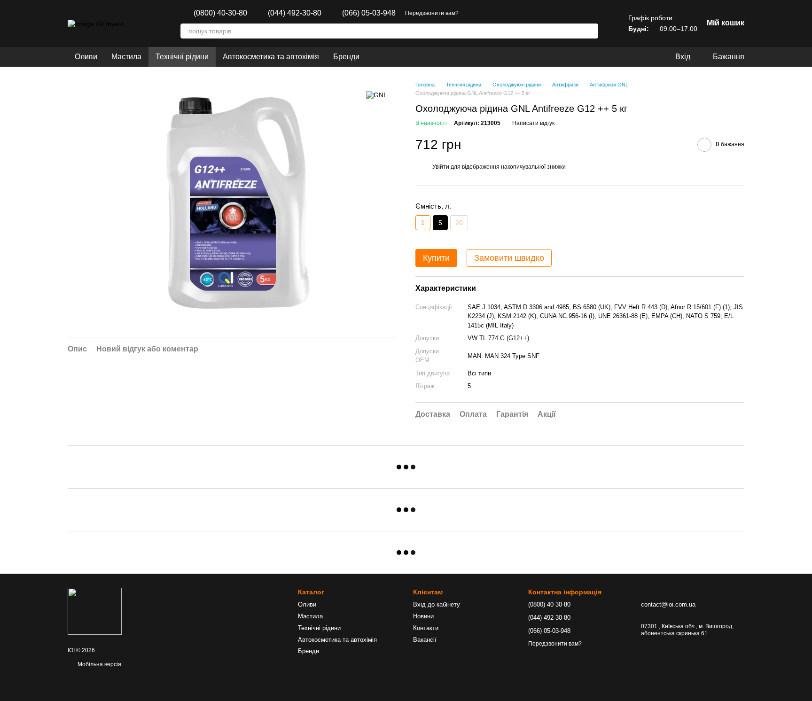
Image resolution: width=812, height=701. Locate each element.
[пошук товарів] (590, 31)
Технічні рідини (182, 57)
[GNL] (377, 94)
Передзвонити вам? (432, 13)
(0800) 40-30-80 (220, 13)
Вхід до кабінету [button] (436, 604)
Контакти (425, 627)
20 (459, 222)
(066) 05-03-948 (369, 13)
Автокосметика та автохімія (271, 57)
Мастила (126, 57)
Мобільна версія (98, 664)
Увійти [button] (440, 167)
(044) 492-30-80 (294, 13)
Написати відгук (533, 123)
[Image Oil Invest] (95, 611)
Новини (423, 616)
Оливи (86, 57)
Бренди (346, 57)
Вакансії (425, 639)
